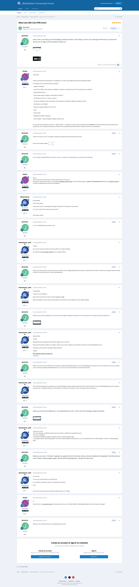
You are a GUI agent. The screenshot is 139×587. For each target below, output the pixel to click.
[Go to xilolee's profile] (25, 77)
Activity (27, 8)
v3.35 (62, 297)
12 (25, 49)
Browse (20, 8)
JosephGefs (106, 64)
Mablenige (113, 64)
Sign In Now (94, 556)
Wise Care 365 (38, 29)
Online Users (32, 12)
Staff (25, 12)
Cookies (77, 581)
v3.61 (57, 297)
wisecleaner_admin (25, 243)
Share (106, 28)
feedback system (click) (65, 181)
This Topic (113, 8)
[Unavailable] (37, 49)
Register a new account (45, 556)
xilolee (25, 71)
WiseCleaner (25, 197)
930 (26, 213)
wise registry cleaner (47, 252)
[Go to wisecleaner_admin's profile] (25, 249)
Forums (19, 12)
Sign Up (118, 3)
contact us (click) (113, 181)
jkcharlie (27, 27)
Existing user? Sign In (107, 3)
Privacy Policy (63, 581)
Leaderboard (42, 12)
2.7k (26, 260)
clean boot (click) (47, 504)
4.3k (26, 87)
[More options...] (119, 36)
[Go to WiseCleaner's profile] (25, 202)
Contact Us (71, 581)
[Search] (120, 8)
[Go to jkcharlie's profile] (20, 28)
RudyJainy (100, 64)
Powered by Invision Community (69, 584)
